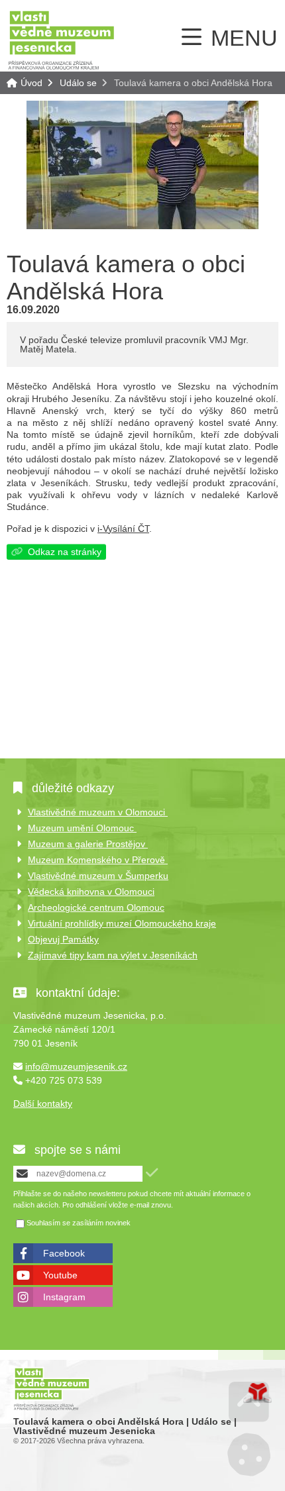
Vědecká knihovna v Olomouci (91, 891)
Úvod (61, 39)
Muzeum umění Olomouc (82, 828)
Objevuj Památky (63, 939)
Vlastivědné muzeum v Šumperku (98, 875)
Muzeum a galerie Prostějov (88, 844)
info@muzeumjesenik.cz (76, 1066)
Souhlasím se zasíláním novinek (79, 1223)
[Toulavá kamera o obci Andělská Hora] (142, 226)
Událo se (78, 82)
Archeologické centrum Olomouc (96, 907)
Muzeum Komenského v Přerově (98, 859)
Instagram (64, 1297)
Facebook (64, 1253)
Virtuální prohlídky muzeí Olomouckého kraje (122, 923)
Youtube (60, 1275)
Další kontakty (42, 1103)
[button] (151, 1173)
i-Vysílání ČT (123, 528)
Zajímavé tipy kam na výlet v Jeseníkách (113, 955)
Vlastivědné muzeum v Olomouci (98, 812)
